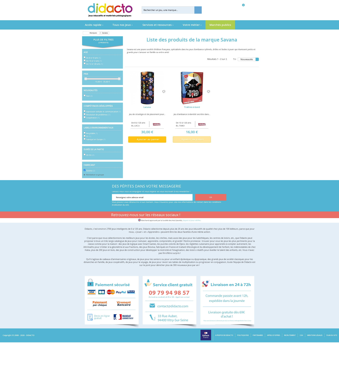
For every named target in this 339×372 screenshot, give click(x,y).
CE (88, 136)
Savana (90, 170)
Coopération (93, 117)
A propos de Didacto (224, 335)
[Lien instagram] (215, 215)
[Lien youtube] (207, 215)
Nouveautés (246, 59)
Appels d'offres (273, 335)
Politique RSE (243, 335)
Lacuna (147, 107)
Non (89, 96)
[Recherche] (198, 10)
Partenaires (258, 335)
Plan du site (332, 335)
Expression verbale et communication (103, 111)
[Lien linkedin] (224, 215)
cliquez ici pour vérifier (192, 220)
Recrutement (290, 335)
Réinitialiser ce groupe (95, 174)
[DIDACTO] (110, 10)
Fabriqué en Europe (96, 139)
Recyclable (92, 133)
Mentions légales (314, 335)
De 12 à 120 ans (94, 64)
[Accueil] (84, 33)
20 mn (90, 155)
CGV (301, 335)
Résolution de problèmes (98, 114)
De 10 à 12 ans (94, 61)
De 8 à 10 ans (93, 58)
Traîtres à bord (192, 107)
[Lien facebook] (199, 215)
